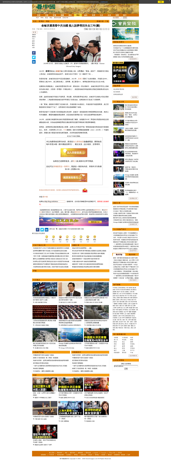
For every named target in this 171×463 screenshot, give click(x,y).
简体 (90, 29)
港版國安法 (129, 293)
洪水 (120, 293)
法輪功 (128, 313)
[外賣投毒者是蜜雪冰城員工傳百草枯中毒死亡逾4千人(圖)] (45, 283)
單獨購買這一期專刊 (61, 166)
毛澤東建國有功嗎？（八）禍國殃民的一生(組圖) (131, 192)
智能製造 (89, 421)
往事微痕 (120, 303)
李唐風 (132, 344)
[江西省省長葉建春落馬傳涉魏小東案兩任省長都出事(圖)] (45, 306)
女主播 (115, 319)
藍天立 (65, 302)
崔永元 (125, 299)
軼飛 (115, 342)
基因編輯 (134, 311)
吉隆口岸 (91, 302)
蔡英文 (126, 309)
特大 (101, 29)
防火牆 (114, 313)
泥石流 (96, 302)
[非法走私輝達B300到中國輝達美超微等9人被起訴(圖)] (118, 151)
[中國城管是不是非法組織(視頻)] (45, 402)
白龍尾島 (115, 317)
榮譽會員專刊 (118, 42)
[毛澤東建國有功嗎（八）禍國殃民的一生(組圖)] (118, 190)
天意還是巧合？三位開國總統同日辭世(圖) (125, 48)
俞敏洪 (34, 34)
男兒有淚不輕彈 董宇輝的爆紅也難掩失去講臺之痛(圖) (89, 251)
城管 (39, 419)
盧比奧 (134, 287)
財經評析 (65, 17)
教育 (33, 45)
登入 (74, 161)
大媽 (137, 309)
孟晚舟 (118, 297)
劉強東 (133, 309)
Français (103, 452)
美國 (62, 15)
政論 (46, 17)
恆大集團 (74, 302)
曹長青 (124, 352)
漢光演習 (123, 289)
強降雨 (91, 348)
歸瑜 (131, 339)
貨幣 (134, 305)
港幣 (127, 307)
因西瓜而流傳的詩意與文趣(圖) (122, 45)
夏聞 (131, 342)
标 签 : (35, 32)
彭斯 (128, 297)
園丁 (115, 346)
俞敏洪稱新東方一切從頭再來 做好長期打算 (86, 259)
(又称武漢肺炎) (121, 287)
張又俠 (122, 291)
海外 (128, 321)
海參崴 (120, 309)
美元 (131, 305)
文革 (135, 327)
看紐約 (90, 454)
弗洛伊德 (121, 295)
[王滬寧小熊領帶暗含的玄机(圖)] (118, 182)
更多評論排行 (133, 280)
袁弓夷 (124, 293)
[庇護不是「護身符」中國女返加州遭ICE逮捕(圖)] (118, 167)
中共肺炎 (115, 287)
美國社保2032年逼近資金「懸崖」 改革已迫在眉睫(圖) (131, 115)
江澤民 (121, 299)
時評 (37, 17)
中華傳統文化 (43, 397)
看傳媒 (97, 454)
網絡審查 (133, 313)
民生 (125, 321)
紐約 (85, 15)
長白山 (133, 315)
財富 (114, 309)
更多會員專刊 (133, 59)
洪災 (44, 348)
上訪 (125, 313)
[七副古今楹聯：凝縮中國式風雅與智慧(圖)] (118, 128)
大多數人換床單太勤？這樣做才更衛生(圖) (125, 213)
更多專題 (134, 97)
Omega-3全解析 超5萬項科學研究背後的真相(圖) (131, 177)
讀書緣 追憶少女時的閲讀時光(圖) (123, 57)
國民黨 (128, 289)
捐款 (66, 452)
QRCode (52, 229)
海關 (132, 319)
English (96, 452)
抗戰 (119, 323)
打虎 (129, 301)
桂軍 (117, 323)
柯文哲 (117, 295)
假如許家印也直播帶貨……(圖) (82, 248)
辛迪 (131, 352)
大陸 (46, 15)
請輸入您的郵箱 (126, 363)
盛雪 (123, 346)
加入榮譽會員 (78, 142)
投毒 (39, 302)
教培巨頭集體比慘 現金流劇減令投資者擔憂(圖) (87, 256)
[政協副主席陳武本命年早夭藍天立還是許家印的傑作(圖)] (70, 283)
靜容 (123, 348)
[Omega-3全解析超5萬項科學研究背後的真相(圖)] (70, 329)
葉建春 (43, 325)
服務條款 (80, 452)
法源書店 (69, 454)
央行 (123, 305)
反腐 (126, 301)
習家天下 (46, 445)
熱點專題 (117, 86)
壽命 (132, 327)
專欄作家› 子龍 (103, 21)
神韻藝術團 (60, 454)
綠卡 (122, 321)
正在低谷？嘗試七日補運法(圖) (122, 211)
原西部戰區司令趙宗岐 (66, 325)
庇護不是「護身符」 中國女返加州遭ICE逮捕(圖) (131, 169)
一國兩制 (115, 303)
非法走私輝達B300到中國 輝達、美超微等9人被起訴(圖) (131, 153)
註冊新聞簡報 (118, 360)
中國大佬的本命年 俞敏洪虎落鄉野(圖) (84, 261)
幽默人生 (133, 325)
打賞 (94, 29)
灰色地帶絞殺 (93, 397)
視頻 (35, 375)
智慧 (114, 327)
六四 (133, 293)
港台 (70, 15)
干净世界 (51, 454)
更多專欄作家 (133, 355)
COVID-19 (118, 289)
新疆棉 (114, 293)
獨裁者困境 (101, 397)
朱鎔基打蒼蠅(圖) (38, 368)
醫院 (41, 302)
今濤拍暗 (125, 337)
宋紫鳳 (116, 337)
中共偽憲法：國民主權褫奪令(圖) (43, 371)
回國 (117, 321)
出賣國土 (127, 291)
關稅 (122, 297)
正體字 (49, 397)
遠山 (123, 342)
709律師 (121, 313)
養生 (114, 329)
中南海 (129, 299)
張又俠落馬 (116, 92)
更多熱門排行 (133, 250)
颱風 (87, 348)
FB (136, 303)
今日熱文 (36, 280)
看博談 (41, 21)
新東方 (34, 36)
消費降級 (66, 421)
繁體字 (37, 397)
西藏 (87, 302)
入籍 (119, 321)
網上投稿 (52, 452)
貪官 (118, 301)
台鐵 (131, 289)
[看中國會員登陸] (125, 23)
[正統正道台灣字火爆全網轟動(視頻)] (45, 378)
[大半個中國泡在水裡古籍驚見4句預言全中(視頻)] (96, 329)
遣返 (135, 319)
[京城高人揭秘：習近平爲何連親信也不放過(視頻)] (45, 425)
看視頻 (110, 454)
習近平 (118, 291)
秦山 (115, 348)
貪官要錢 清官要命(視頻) (41, 363)
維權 (118, 313)
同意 (161, 2)
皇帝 (122, 325)
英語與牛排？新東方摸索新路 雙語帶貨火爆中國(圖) (88, 253)
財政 (137, 307)
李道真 (124, 339)
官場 (54, 15)
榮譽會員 (97, 210)
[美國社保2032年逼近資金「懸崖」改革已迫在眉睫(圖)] (118, 113)
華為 (131, 295)
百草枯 (45, 302)
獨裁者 (37, 445)
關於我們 (72, 452)
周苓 (115, 344)
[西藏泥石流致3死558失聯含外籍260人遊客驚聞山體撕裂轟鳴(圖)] (96, 306)
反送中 (114, 301)
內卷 (93, 421)
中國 (87, 325)
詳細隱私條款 (104, 2)
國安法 (134, 289)
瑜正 (115, 350)
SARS (123, 317)
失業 (61, 421)
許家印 (69, 302)
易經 (129, 325)
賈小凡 (116, 339)
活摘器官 (115, 315)
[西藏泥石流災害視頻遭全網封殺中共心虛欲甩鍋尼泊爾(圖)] (96, 283)
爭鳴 (42, 17)
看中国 (47, 8)
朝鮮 (114, 305)
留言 (97, 29)
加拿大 (117, 305)
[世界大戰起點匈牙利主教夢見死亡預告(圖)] (118, 159)
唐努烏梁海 (128, 315)
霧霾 (130, 311)
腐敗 (123, 301)
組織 (45, 419)
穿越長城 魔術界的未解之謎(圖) (122, 215)
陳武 (61, 302)
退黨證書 (83, 454)
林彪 (114, 325)
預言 (87, 397)
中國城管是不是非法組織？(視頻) (43, 355)
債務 (126, 305)
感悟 (117, 327)
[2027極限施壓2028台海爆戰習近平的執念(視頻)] (96, 378)
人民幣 (114, 307)
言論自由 (134, 317)
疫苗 (114, 295)
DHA (70, 348)
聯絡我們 (59, 452)
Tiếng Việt (112, 452)
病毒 (114, 289)
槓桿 (129, 305)
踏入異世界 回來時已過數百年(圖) (123, 52)
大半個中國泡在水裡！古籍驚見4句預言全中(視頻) (131, 122)
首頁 (38, 15)
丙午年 (95, 348)
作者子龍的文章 (39, 245)
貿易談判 (135, 297)
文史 (101, 15)
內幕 (132, 299)
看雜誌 (76, 454)
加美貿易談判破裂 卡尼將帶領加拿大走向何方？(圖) (131, 138)
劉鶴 (114, 299)
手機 (119, 327)
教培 (33, 43)
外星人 (128, 327)
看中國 (45, 197)
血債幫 (41, 445)
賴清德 (130, 287)
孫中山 (123, 323)
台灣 (123, 309)
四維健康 (117, 352)
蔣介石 (127, 323)
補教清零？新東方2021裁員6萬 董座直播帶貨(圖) (87, 264)
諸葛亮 (125, 325)
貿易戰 (114, 291)
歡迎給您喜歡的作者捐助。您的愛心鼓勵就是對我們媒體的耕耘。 (60, 190)
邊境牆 (125, 297)
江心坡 (119, 317)
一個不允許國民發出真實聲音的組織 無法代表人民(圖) (50, 366)
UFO (126, 295)
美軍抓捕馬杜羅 (118, 94)
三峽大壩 (132, 291)
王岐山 (114, 297)
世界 (93, 15)
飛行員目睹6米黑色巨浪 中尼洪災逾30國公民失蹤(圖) (131, 107)
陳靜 (123, 344)
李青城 (132, 348)
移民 (124, 319)
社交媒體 (133, 303)
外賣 (36, 302)
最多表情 (132, 254)
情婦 (120, 301)
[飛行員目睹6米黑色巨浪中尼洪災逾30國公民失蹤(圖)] (45, 329)
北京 (130, 309)
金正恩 (134, 295)
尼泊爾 (100, 302)
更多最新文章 (133, 224)
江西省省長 (38, 325)
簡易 (131, 337)
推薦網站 (43, 454)
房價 (114, 311)
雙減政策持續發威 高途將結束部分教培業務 (86, 267)
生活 (109, 15)
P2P (127, 311)
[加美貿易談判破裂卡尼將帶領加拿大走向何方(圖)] (118, 136)
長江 (118, 293)
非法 (42, 419)
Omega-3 (63, 348)
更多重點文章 (133, 198)
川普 (127, 287)
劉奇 (117, 325)
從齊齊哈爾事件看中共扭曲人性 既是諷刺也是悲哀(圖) (50, 251)
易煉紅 (47, 325)
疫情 (33, 41)
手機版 (86, 29)
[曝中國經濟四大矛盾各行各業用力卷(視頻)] (96, 402)
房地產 (130, 307)
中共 (33, 39)
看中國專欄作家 (119, 334)
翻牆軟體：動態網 (119, 454)
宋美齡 (131, 323)
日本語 (120, 452)
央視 (118, 319)
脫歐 (120, 305)
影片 (125, 15)
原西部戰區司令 (77, 325)
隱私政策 (88, 452)
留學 (129, 319)
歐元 (122, 307)
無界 (129, 454)
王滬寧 (117, 299)
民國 (114, 323)
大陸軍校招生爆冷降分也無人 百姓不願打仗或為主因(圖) (50, 267)
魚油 (73, 348)
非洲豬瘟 (120, 311)
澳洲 (135, 321)
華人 (121, 319)
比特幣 (118, 307)
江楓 (123, 350)
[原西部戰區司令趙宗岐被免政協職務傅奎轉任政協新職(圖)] (70, 306)
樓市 (134, 307)
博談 (78, 15)
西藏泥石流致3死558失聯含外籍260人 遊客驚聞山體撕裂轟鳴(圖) (131, 146)
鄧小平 (135, 323)
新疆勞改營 (128, 317)
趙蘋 (131, 346)
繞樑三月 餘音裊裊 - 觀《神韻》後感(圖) (45, 358)
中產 (117, 309)
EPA (67, 348)
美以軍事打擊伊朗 (118, 89)
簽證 (114, 321)
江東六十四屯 (121, 315)
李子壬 (132, 350)
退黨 (136, 293)
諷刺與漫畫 (57, 17)
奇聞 (117, 15)
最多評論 (119, 254)
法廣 (129, 303)
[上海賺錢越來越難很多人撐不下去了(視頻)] (70, 402)
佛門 (50, 445)
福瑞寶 (103, 454)
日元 (124, 307)
